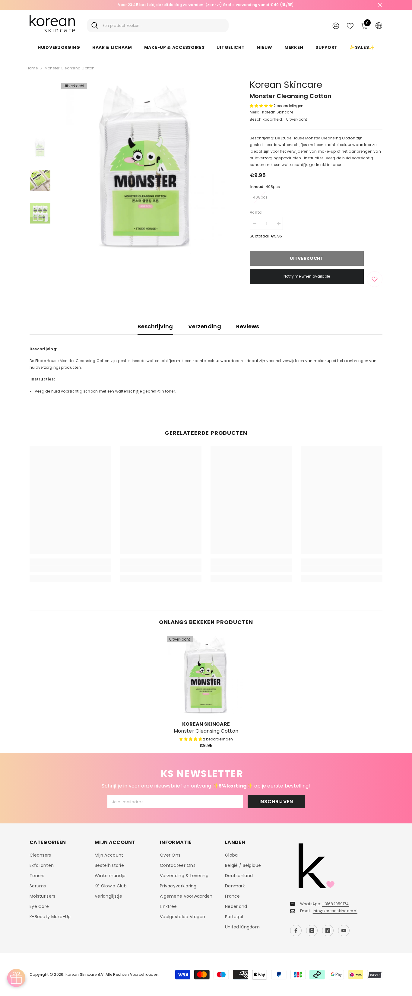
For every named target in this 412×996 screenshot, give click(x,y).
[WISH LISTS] (350, 25)
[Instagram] (312, 930)
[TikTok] (328, 930)
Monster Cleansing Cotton (206, 731)
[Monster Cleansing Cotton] (206, 675)
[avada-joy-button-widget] (16, 978)
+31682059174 (335, 903)
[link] (70, 568)
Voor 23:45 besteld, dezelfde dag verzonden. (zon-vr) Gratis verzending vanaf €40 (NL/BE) (206, 4)
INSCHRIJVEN (276, 801)
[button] (262, 105)
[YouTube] (344, 930)
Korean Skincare (286, 84)
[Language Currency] (378, 25)
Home (32, 68)
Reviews (247, 326)
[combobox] (163, 25)
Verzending (204, 326)
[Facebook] (296, 930)
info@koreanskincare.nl (335, 910)
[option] (206, 5)
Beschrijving (155, 326)
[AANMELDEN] (335, 25)
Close (379, 5)
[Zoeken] (158, 25)
